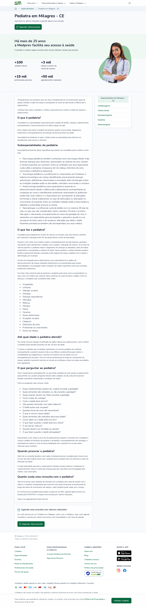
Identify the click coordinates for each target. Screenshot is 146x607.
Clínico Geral (103, 110)
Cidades (18, 551)
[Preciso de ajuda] (129, 3)
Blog (86, 555)
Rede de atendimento (24, 563)
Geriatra (101, 120)
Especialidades (27, 8)
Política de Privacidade (94, 599)
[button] (32, 3)
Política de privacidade (93, 568)
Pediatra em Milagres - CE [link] (48, 8)
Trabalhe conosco (91, 559)
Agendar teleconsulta (29, 27)
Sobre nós (88, 551)
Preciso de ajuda (22, 572)
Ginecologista (104, 124)
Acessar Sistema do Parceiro (59, 554)
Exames (18, 559)
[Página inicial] (16, 9)
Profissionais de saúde (24, 568)
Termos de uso (90, 563)
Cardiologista (104, 106)
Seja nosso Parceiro (55, 558)
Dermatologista (105, 115)
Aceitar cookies (121, 600)
